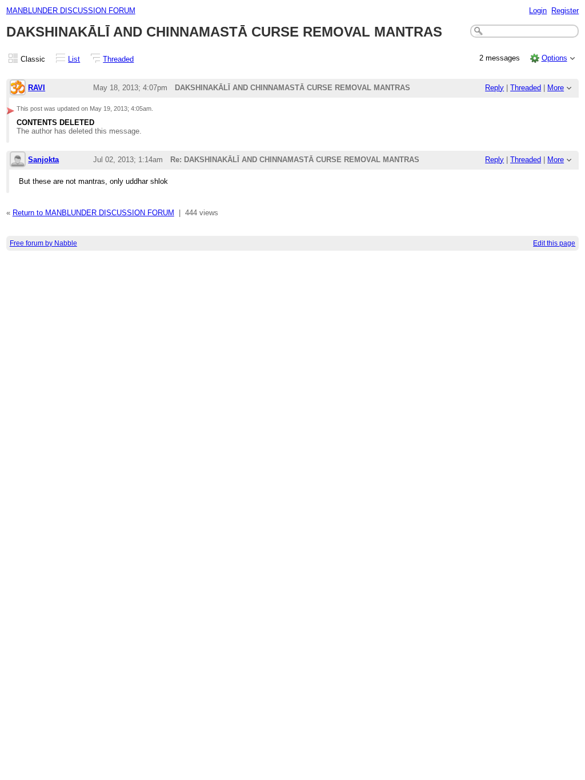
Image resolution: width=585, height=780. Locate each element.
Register (565, 10)
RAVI (36, 87)
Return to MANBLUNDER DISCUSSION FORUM (93, 212)
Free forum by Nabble (43, 243)
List (74, 59)
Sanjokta (43, 159)
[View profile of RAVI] (18, 88)
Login (538, 10)
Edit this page (554, 243)
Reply (494, 87)
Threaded (118, 59)
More (555, 87)
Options (554, 58)
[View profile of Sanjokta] (18, 160)
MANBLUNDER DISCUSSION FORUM (70, 10)
